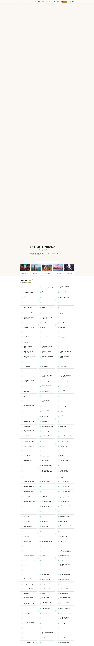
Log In (58, 1)
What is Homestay (41, 1)
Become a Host (71, 1)
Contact (54, 1)
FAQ (46, 1)
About (35, 1)
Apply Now (64, 1)
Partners (50, 1)
